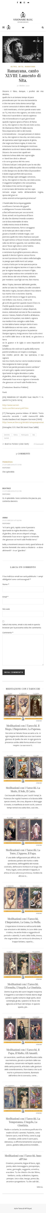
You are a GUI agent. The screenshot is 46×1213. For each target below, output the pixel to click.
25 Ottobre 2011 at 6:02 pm (11, 520)
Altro (14, 67)
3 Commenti (39, 444)
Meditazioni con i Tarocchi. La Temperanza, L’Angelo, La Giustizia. (23, 1122)
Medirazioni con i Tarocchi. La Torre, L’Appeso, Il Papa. (23, 851)
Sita (33, 435)
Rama (16, 435)
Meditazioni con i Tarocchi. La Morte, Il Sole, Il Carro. (23, 789)
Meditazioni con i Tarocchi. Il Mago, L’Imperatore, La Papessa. (23, 727)
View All (40, 1187)
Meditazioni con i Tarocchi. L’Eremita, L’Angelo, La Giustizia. (23, 985)
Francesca (7, 462)
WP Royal (28, 1208)
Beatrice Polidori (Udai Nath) (17, 444)
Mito (20, 67)
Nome (5, 584)
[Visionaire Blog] (23, 17)
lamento (7, 435)
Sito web (6, 609)
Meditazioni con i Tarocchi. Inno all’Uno (23, 1157)
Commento (7, 632)
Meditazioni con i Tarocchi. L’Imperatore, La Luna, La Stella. (23, 920)
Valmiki (6, 438)
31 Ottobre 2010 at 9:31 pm (11, 491)
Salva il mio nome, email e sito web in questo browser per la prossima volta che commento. (21, 626)
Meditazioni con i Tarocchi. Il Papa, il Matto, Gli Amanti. (23, 1051)
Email (5, 596)
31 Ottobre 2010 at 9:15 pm (11, 465)
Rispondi (6, 468)
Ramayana (30, 67)
